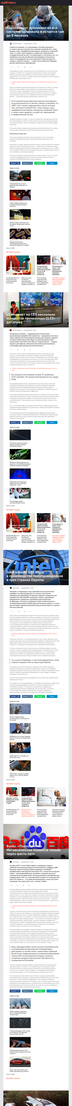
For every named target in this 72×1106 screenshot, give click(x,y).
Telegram (52, 163)
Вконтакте (27, 163)
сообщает (50, 867)
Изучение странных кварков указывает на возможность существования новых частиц (58, 281)
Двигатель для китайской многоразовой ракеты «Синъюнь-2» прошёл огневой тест (28, 281)
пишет (12, 76)
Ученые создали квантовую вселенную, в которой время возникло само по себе (34, 83)
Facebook (15, 163)
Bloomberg (25, 595)
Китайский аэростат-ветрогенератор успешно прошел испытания (13, 280)
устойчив (19, 157)
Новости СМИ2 (10, 248)
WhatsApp (39, 163)
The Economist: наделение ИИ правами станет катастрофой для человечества (42, 281)
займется (42, 413)
